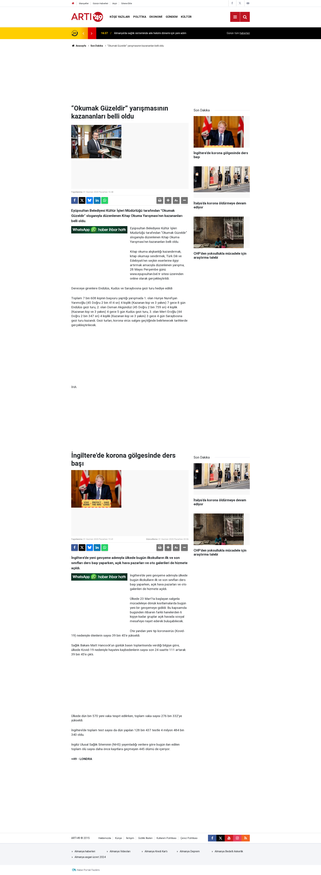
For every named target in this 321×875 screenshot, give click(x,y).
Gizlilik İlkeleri (145, 838)
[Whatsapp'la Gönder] (104, 200)
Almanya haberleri (85, 851)
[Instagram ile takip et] (237, 838)
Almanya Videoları (120, 851)
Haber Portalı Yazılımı (88, 870)
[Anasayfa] (73, 3)
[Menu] (235, 17)
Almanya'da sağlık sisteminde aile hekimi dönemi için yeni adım (150, 33)
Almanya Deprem (190, 851)
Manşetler (84, 3)
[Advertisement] (160, 76)
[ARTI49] (87, 16)
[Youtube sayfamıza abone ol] (229, 838)
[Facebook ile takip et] (212, 838)
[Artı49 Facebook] (232, 3)
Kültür (186, 16)
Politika (139, 16)
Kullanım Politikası (166, 838)
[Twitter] (82, 200)
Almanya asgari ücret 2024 (90, 857)
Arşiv (114, 3)
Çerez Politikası (189, 838)
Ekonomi (155, 16)
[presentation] (83, 33)
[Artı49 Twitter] (240, 3)
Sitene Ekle (126, 3)
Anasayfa (80, 45)
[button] (168, 200)
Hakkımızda (104, 838)
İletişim (130, 838)
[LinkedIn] (97, 200)
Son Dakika (96, 45)
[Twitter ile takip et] (220, 838)
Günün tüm (238, 33)
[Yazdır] (159, 200)
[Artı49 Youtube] (248, 3)
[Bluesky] (89, 200)
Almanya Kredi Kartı (156, 851)
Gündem (172, 16)
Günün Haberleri (100, 3)
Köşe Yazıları (120, 16)
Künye (118, 838)
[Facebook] (74, 200)
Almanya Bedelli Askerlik (229, 851)
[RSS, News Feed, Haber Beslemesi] (245, 838)
